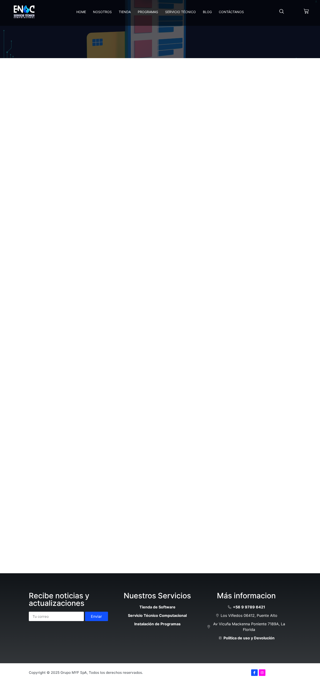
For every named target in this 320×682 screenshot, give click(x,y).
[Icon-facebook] (254, 672)
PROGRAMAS (148, 12)
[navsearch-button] (281, 11)
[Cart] (306, 11)
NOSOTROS (102, 12)
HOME (81, 12)
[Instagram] (262, 672)
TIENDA (125, 12)
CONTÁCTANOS (231, 12)
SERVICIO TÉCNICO (180, 12)
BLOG (207, 12)
